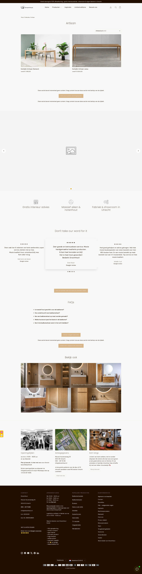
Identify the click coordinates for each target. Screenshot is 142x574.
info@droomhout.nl (26, 510)
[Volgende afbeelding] (138, 151)
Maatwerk (101, 514)
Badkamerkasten (77, 500)
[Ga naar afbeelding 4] (72, 188)
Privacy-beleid (102, 520)
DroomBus (101, 502)
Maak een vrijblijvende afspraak (71, 346)
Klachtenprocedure (103, 511)
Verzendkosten (102, 535)
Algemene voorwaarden (105, 496)
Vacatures (101, 532)
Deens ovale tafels (77, 507)
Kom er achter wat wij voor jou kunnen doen (71, 291)
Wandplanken (76, 528)
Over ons (100, 517)
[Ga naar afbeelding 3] (71, 188)
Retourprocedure (103, 523)
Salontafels (75, 518)
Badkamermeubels (77, 496)
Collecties (27, 17)
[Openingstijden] (37, 439)
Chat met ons (60, 476)
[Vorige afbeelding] (4, 151)
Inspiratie (68, 7)
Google (56, 542)
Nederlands (60, 560)
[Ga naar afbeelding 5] (74, 188)
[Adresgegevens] (71, 439)
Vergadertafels (76, 525)
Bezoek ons (93, 7)
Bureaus (74, 503)
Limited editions (80, 7)
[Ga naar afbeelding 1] (67, 188)
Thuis (22, 17)
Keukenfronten (76, 514)
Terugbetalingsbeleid (104, 529)
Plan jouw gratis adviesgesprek (71, 96)
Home (47, 7)
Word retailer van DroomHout (106, 541)
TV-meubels (75, 521)
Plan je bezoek (94, 469)
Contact (100, 499)
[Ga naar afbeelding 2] (69, 188)
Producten (56, 7)
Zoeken (100, 538)
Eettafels (74, 510)
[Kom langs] (105, 439)
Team (99, 526)
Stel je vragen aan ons (71, 335)
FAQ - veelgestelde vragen (105, 505)
